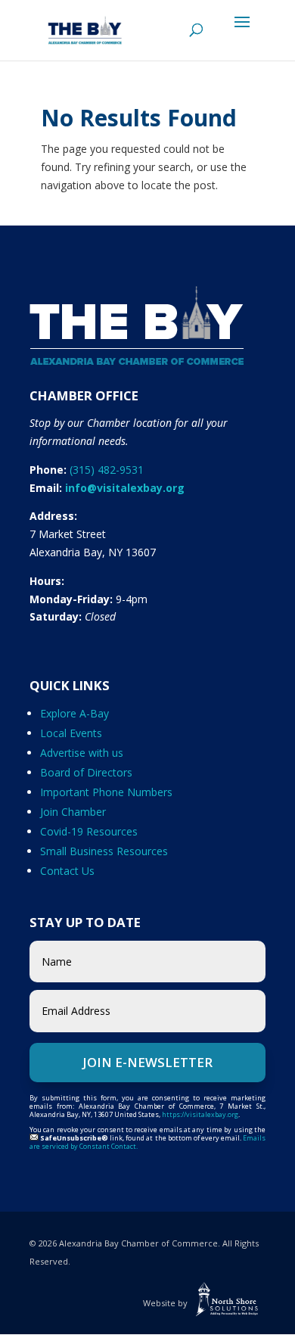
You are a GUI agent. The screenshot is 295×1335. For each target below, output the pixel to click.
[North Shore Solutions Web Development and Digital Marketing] (228, 1303)
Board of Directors (86, 772)
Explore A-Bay (74, 713)
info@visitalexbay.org (125, 488)
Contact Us (67, 871)
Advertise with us (81, 752)
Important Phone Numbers (106, 792)
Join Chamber (73, 811)
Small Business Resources (104, 851)
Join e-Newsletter (147, 1062)
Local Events (71, 733)
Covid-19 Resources (89, 831)
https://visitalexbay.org (200, 1114)
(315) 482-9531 (107, 469)
